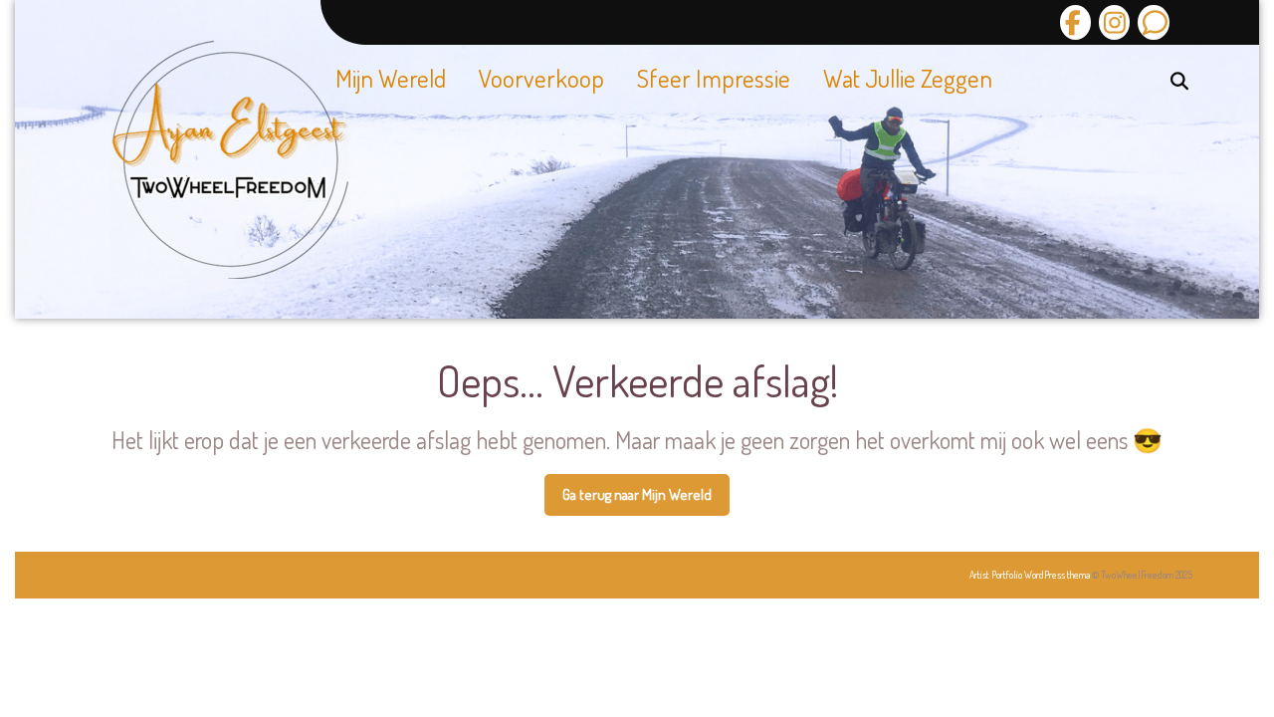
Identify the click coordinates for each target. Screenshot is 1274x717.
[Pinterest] (1150, 22)
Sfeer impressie (713, 78)
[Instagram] (1112, 22)
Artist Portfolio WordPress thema (1029, 575)
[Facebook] (1075, 22)
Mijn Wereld (390, 78)
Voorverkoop (541, 78)
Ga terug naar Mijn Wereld (646, 501)
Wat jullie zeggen (907, 78)
